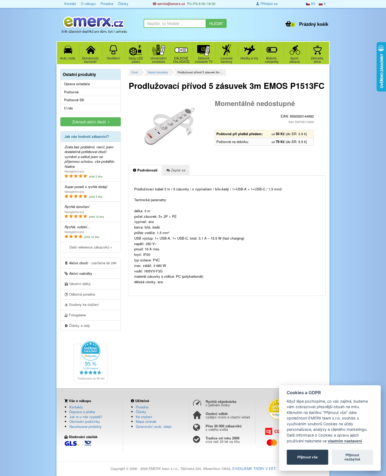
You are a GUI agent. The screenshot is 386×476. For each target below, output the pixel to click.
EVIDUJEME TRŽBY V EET (254, 468)
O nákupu (88, 3)
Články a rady (79, 325)
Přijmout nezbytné (352, 457)
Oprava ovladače (77, 84)
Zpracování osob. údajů (153, 426)
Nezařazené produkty (85, 426)
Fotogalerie (77, 314)
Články (123, 3)
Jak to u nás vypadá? (85, 416)
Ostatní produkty (158, 72)
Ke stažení (144, 416)
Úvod (134, 72)
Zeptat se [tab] (177, 170)
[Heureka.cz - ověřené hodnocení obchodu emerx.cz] (91, 361)
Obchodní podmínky (84, 421)
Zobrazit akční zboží (90, 121)
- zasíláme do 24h (93, 262)
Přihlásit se (268, 3)
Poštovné (71, 92)
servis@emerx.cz (170, 3)
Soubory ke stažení (83, 304)
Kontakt (70, 3)
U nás (68, 108)
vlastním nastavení (345, 441)
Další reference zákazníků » (90, 247)
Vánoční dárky (79, 283)
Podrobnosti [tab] (147, 170)
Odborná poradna (81, 294)
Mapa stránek (146, 421)
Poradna (107, 3)
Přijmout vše (307, 457)
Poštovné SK (74, 100)
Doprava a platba (82, 411)
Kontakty (76, 406)
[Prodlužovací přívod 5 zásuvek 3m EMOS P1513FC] (170, 126)
